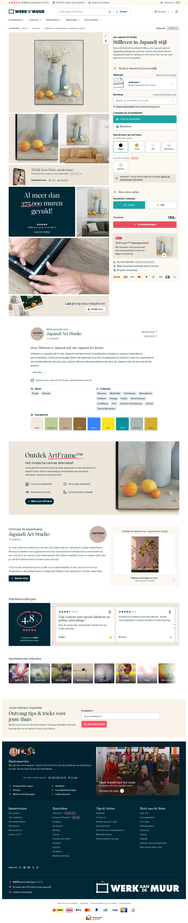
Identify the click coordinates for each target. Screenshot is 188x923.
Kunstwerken (15, 19)
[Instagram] (20, 867)
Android (64, 180)
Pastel (124, 398)
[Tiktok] (37, 867)
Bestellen (60, 786)
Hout (114, 403)
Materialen (71, 19)
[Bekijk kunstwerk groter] (105, 35)
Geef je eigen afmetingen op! (138, 106)
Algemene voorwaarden (68, 903)
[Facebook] (28, 867)
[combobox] (82, 11)
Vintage (113, 398)
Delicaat (46, 393)
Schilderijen (130, 393)
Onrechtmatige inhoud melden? (104, 903)
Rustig (35, 393)
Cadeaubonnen (62, 794)
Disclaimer (84, 903)
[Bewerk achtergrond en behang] (105, 40)
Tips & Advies (91, 19)
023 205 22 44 (59, 777)
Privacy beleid (125, 903)
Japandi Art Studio (127, 37)
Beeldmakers (52, 19)
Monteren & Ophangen (24, 794)
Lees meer (149, 336)
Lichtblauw (102, 403)
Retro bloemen (138, 398)
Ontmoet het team (109, 790)
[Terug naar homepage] (26, 11)
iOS (53, 180)
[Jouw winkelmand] (176, 11)
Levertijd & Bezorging (65, 790)
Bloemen (101, 393)
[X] (33, 867)
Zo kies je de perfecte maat (165, 94)
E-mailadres (87, 711)
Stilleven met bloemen (131, 403)
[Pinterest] (24, 867)
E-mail (74, 777)
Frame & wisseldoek (130, 119)
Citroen (149, 403)
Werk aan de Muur (153, 808)
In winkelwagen (147, 224)
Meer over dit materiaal (166, 75)
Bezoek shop (148, 331)
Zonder (131, 205)
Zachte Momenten (106, 408)
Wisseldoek (125, 126)
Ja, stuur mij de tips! (94, 724)
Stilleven (101, 398)
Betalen (17, 790)
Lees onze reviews (42, 232)
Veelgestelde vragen (23, 786)
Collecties (34, 19)
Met (163, 205)
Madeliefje (115, 393)
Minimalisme (145, 393)
